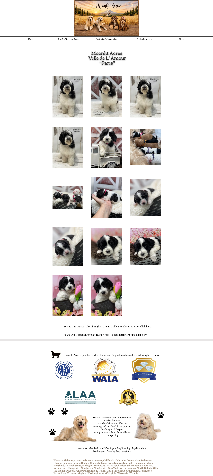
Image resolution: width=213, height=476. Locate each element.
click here (145, 326)
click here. (142, 334)
